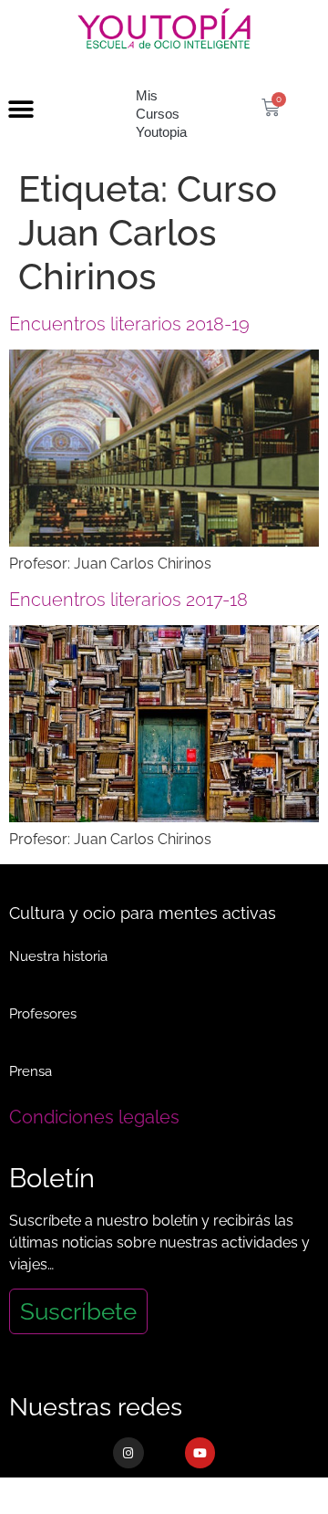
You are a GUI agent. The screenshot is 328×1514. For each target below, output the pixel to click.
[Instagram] (128, 1452)
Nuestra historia (58, 956)
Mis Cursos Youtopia (161, 114)
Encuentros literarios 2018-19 (129, 324)
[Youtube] (200, 1452)
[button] (20, 110)
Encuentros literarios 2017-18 (128, 600)
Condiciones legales (94, 1117)
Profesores (43, 1014)
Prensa (30, 1071)
